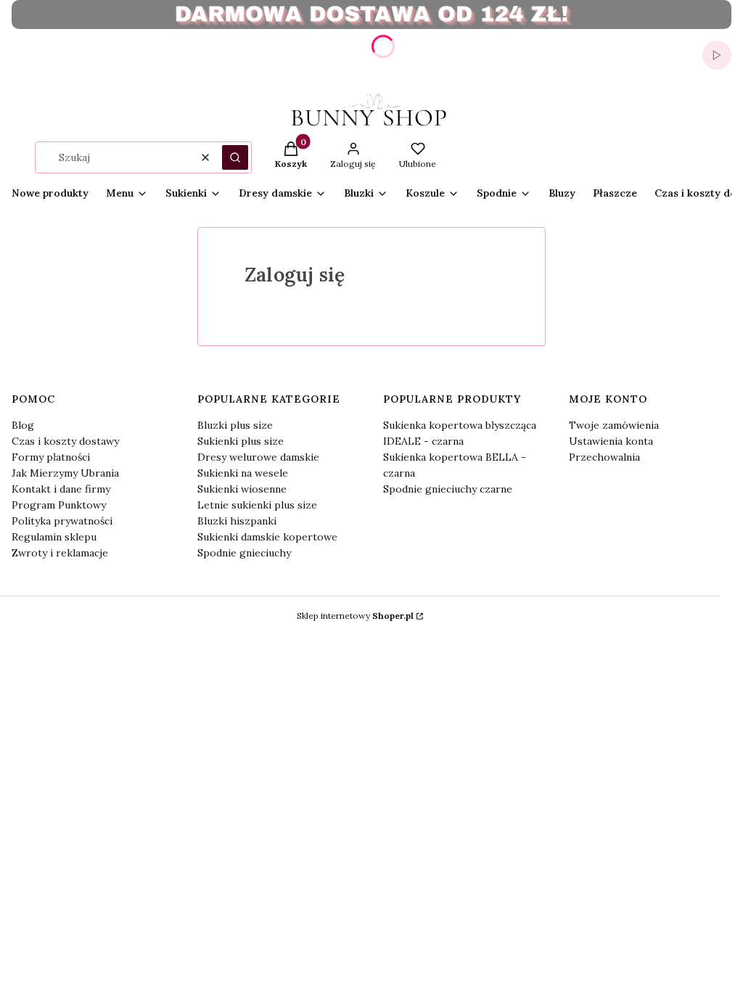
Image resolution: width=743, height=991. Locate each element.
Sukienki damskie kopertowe (267, 536)
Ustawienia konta (611, 441)
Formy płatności (51, 457)
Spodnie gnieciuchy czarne (447, 488)
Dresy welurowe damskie (258, 457)
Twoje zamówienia (614, 425)
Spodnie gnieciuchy (244, 552)
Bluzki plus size (235, 425)
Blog (23, 425)
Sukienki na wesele (242, 473)
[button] (235, 157)
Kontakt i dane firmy (61, 488)
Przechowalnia (604, 457)
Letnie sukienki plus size (257, 504)
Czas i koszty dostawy (65, 441)
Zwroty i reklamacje (60, 552)
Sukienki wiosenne (242, 488)
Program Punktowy (59, 504)
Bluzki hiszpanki (236, 520)
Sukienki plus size (240, 441)
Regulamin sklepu (54, 536)
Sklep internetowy (355, 615)
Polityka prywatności (62, 520)
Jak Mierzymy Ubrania (65, 473)
